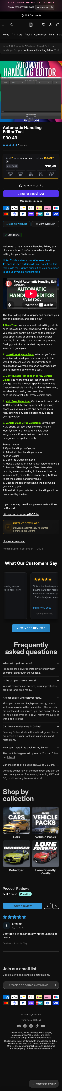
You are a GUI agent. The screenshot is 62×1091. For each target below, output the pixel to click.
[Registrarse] (55, 985)
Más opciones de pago (31, 201)
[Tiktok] (37, 1026)
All (13, 34)
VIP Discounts (18, 15)
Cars (19, 34)
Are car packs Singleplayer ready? (22, 697)
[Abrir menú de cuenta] (50, 24)
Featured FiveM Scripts (39, 46)
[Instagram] (31, 1026)
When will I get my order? (17, 663)
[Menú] (3, 25)
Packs (28, 34)
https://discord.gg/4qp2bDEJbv (21, 514)
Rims (51, 34)
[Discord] (19, 1026)
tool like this (16, 718)
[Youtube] (43, 1026)
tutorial (11, 757)
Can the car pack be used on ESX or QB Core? (29, 764)
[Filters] (47, 906)
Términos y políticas (31, 1020)
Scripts (18, 50)
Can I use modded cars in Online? (22, 726)
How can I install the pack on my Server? (26, 747)
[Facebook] (25, 1026)
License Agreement (14, 541)
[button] (10, 145)
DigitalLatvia (35, 1014)
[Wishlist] (43, 24)
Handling (7, 50)
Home (6, 34)
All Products (17, 46)
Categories (40, 34)
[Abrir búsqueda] (11, 24)
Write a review (22, 906)
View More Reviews (31, 628)
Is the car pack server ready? (19, 680)
